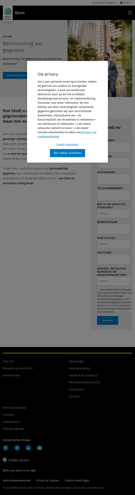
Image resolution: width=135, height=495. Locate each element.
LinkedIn (28, 448)
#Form (21, 75)
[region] (67, 112)
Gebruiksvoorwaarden (17, 480)
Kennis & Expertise (14, 407)
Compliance (76, 389)
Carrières (8, 414)
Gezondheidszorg (79, 368)
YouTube (39, 448)
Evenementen (11, 375)
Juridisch (74, 396)
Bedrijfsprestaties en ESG (84, 382)
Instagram (17, 448)
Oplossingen (76, 361)
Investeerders (11, 421)
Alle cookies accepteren (67, 153)
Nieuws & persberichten (18, 368)
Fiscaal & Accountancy (83, 375)
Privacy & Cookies (47, 480)
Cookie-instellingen (67, 144)
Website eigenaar (13, 428)
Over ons (8, 361)
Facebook (5, 448)
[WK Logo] (16, 460)
